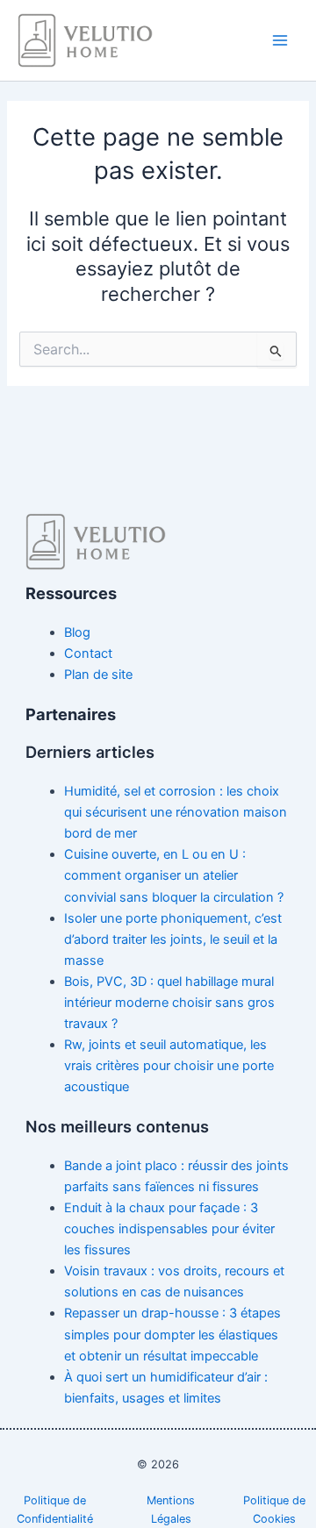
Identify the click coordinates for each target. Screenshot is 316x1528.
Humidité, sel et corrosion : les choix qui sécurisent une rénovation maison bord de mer (175, 812)
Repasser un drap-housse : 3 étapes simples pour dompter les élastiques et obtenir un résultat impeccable (172, 1334)
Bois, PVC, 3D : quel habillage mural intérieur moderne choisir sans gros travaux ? (169, 1003)
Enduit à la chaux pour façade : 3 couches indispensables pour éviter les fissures (169, 1229)
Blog (77, 632)
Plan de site (98, 674)
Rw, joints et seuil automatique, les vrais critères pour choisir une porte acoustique (169, 1066)
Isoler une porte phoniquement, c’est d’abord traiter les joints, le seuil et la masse (173, 939)
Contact (88, 653)
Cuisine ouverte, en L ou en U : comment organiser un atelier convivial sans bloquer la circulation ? (174, 875)
